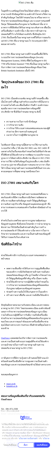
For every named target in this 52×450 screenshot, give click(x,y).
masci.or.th (10, 384)
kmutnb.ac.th (11, 386)
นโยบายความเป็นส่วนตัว (28, 438)
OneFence (5, 338)
